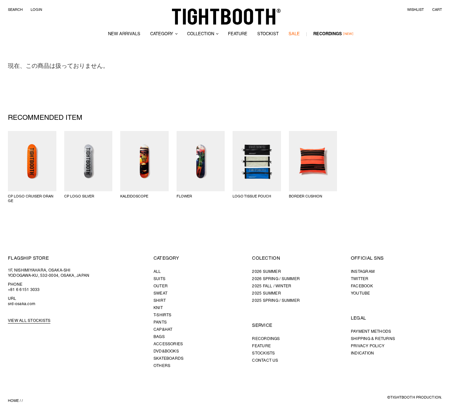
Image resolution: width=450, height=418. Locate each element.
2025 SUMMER (266, 293)
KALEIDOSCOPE (134, 196)
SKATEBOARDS (169, 358)
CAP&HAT (163, 329)
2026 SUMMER (266, 272)
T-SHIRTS (163, 315)
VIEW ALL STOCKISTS (29, 321)
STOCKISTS (263, 353)
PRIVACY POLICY (367, 346)
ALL (157, 272)
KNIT (158, 308)
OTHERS (162, 366)
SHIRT (160, 300)
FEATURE (237, 34)
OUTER (161, 286)
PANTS (160, 322)
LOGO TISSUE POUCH (252, 196)
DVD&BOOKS (166, 351)
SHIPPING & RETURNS (373, 339)
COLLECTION (200, 34)
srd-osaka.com (21, 304)
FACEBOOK (362, 286)
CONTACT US (265, 360)
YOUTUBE (360, 293)
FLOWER (184, 196)
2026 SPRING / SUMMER (276, 279)
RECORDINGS (327, 34)
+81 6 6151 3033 (24, 290)
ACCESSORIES (168, 344)
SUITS (159, 279)
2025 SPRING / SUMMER (276, 300)
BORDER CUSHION (305, 196)
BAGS (159, 337)
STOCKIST (268, 34)
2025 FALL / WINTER (271, 286)
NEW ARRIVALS (124, 34)
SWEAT (160, 293)
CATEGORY (161, 34)
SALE (294, 34)
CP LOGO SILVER (79, 196)
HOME (13, 401)
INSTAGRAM (363, 272)
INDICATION (362, 353)
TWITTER (360, 279)
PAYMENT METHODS (371, 331)
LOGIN (36, 10)
